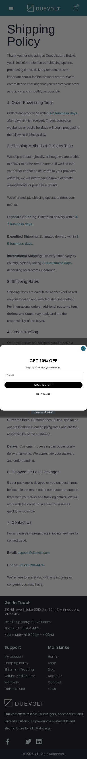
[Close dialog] (83, 348)
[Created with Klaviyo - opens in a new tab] (43, 412)
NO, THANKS (43, 394)
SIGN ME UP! (43, 385)
